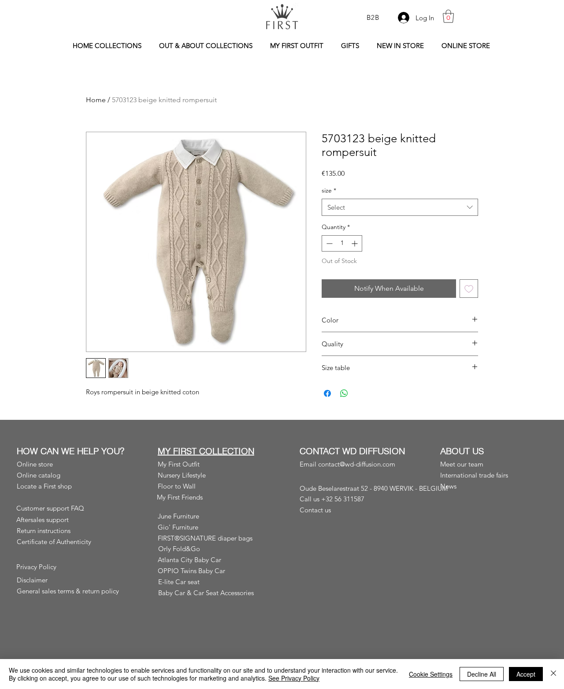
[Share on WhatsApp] (344, 393)
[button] (448, 16)
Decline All (481, 674)
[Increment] (355, 243)
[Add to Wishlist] (469, 288)
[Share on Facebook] (327, 393)
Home (96, 100)
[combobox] (400, 207)
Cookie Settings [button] (431, 674)
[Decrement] (328, 243)
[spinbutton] (342, 243)
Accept (525, 674)
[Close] (553, 674)
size (329, 190)
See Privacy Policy (293, 678)
